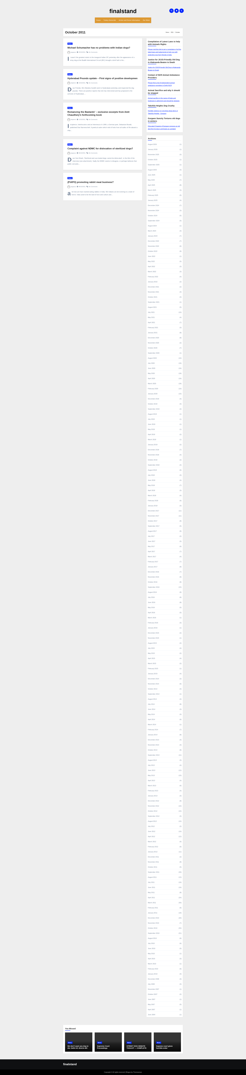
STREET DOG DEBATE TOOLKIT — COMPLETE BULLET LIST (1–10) (136, 1048)
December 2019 (153, 399)
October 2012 (152, 811)
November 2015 (153, 638)
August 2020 (152, 358)
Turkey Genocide (109, 20)
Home (98, 20)
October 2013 (152, 750)
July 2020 (151, 363)
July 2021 (151, 312)
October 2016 (152, 582)
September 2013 (154, 755)
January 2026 (152, 149)
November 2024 (153, 210)
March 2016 (152, 617)
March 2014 (152, 724)
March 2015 (152, 663)
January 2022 (152, 282)
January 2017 (152, 567)
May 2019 (151, 429)
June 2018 (151, 480)
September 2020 (154, 353)
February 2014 (153, 729)
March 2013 (152, 785)
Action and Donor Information (129, 20)
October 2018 (152, 460)
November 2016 (153, 577)
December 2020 (153, 338)
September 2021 (154, 302)
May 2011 (151, 892)
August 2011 (152, 877)
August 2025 (152, 170)
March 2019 (152, 439)
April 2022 (151, 266)
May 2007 (151, 1004)
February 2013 (153, 791)
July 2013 (151, 765)
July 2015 (151, 648)
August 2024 (152, 226)
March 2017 (152, 556)
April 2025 (151, 185)
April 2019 (151, 434)
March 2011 (152, 902)
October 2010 (152, 928)
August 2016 (152, 592)
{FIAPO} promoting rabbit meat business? (90, 182)
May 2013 (151, 775)
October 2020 (152, 348)
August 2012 (152, 821)
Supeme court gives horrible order (164, 1047)
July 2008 (151, 984)
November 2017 (153, 516)
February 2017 (153, 562)
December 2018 (153, 450)
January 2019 (152, 444)
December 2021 (153, 287)
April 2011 (151, 897)
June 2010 (151, 948)
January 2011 (152, 913)
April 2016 (151, 612)
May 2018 (151, 485)
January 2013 (152, 796)
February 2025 (153, 195)
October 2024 (152, 215)
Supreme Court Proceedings (103, 1047)
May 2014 (151, 714)
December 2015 (153, 633)
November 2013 (153, 745)
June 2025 (151, 175)
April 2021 (151, 322)
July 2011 (151, 882)
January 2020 (152, 394)
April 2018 (151, 490)
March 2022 (152, 271)
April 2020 (151, 378)
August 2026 (152, 144)
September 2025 (154, 165)
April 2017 (151, 551)
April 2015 (151, 658)
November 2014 (153, 684)
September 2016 (154, 587)
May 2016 (151, 607)
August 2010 (152, 938)
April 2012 (151, 836)
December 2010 (153, 918)
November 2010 (153, 923)
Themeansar (137, 1072)
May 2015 (151, 653)
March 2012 (152, 841)
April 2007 (151, 1009)
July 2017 (151, 536)
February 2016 (153, 623)
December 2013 (153, 740)
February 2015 (153, 668)
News (70, 43)
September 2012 (154, 816)
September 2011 (153, 872)
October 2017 (152, 521)
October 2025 (152, 159)
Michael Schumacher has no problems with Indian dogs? (98, 47)
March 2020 (152, 383)
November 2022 (153, 246)
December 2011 (153, 857)
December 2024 (153, 205)
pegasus (73, 52)
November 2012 (153, 806)
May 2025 (151, 180)
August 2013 (152, 760)
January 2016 (152, 628)
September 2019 (154, 409)
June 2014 (151, 709)
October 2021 (152, 297)
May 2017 (151, 546)
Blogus (128, 1072)
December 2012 (153, 801)
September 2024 (154, 221)
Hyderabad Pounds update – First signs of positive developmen (102, 78)
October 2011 (152, 867)
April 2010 (151, 958)
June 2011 (151, 887)
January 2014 (152, 735)
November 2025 (153, 154)
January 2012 (152, 852)
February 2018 (153, 500)
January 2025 (152, 200)
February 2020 (153, 388)
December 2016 (153, 572)
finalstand (123, 11)
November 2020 (153, 343)
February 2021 (153, 327)
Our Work (146, 20)
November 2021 (153, 292)
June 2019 (151, 424)
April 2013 (151, 780)
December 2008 (153, 979)
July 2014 (151, 704)
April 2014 (151, 719)
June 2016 (151, 602)
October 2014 (152, 689)
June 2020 (151, 368)
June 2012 (151, 831)
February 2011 (153, 908)
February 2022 (153, 277)
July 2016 (151, 597)
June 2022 (151, 256)
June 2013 (151, 770)
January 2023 (152, 236)
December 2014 (153, 679)
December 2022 (153, 241)
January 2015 (152, 673)
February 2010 (153, 969)
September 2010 (154, 933)
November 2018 (153, 455)
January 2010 (152, 974)
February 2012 (153, 847)
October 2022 (152, 251)
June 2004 (151, 1014)
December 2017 (153, 511)
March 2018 (152, 495)
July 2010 (151, 943)
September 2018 (154, 465)
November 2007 (153, 989)
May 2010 (151, 953)
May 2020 (151, 373)
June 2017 (151, 541)
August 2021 (152, 307)
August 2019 (152, 414)
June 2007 (151, 999)
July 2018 (151, 475)
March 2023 (152, 231)
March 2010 (152, 964)
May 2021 (151, 317)
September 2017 (154, 526)
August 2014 (152, 699)
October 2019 (152, 404)
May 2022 (151, 261)
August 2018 (152, 470)
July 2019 (151, 419)
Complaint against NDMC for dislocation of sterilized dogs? (100, 148)
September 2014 (154, 694)
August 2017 (152, 531)
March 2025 (152, 190)
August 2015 (152, 643)
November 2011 (153, 862)
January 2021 (152, 332)
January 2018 (152, 506)
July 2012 (151, 826)
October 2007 (152, 994)
